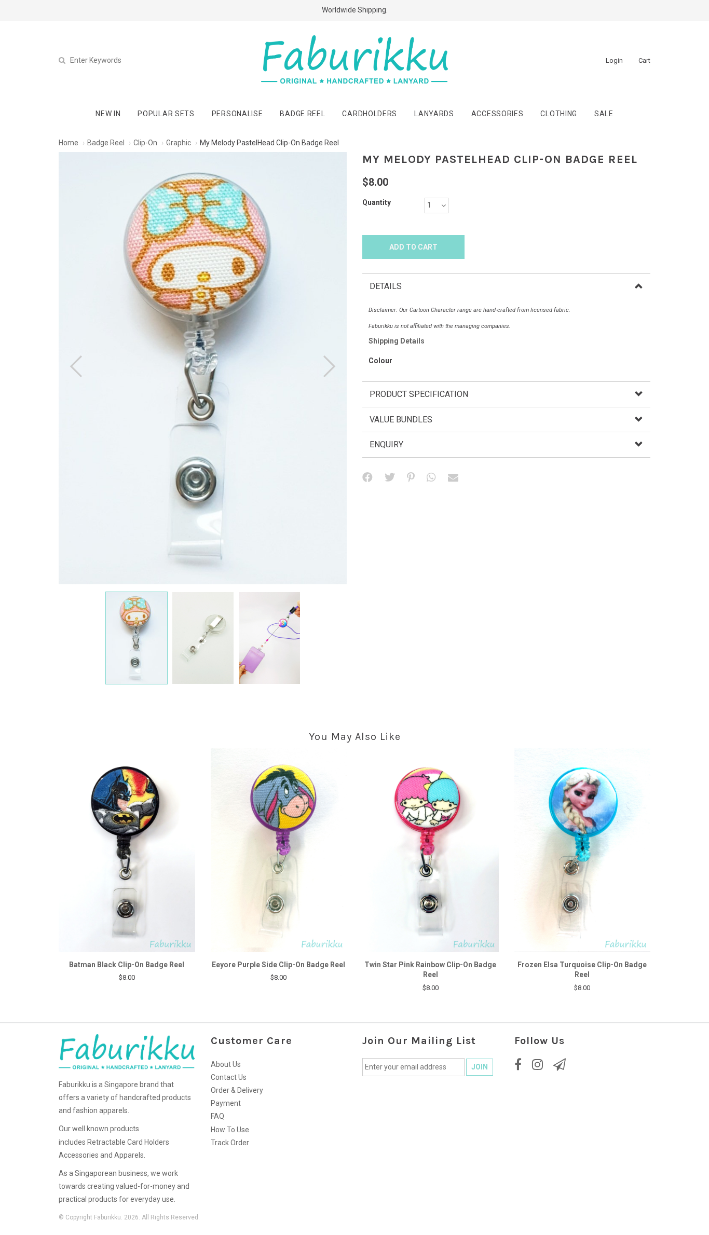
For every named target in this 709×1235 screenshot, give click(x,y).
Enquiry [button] (386, 444)
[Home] (354, 60)
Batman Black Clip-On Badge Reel (126, 964)
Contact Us (229, 1077)
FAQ (217, 1116)
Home (68, 143)
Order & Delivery (237, 1090)
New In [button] (108, 113)
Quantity (376, 202)
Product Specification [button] (419, 394)
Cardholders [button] (369, 113)
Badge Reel (106, 143)
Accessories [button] (497, 113)
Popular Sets (166, 113)
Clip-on (145, 143)
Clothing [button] (558, 113)
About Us (226, 1064)
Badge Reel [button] (302, 113)
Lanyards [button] (434, 113)
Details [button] (386, 286)
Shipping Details (397, 341)
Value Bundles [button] (401, 419)
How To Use (230, 1130)
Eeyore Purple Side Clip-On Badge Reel (278, 964)
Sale (603, 113)
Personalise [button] (237, 113)
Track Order (230, 1142)
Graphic (178, 143)
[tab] (506, 286)
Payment (226, 1103)
